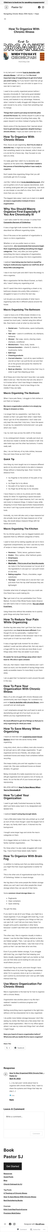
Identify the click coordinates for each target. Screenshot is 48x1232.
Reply (11, 1100)
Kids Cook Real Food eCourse (15, 1209)
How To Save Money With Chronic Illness (20, 1197)
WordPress (39, 1224)
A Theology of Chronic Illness (15, 1193)
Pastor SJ (17, 7)
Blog (5, 1180)
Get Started (12, 1166)
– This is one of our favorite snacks (26, 563)
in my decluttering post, (30, 182)
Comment (36, 1134)
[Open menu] (5, 19)
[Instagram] (43, 7)
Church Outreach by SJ (13, 1184)
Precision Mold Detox (12, 1213)
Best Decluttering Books (13, 1200)
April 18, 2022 (15, 1079)
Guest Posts (8, 1177)
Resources (8, 1174)
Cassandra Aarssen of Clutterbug (17, 222)
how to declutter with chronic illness (24, 702)
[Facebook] (39, 7)
